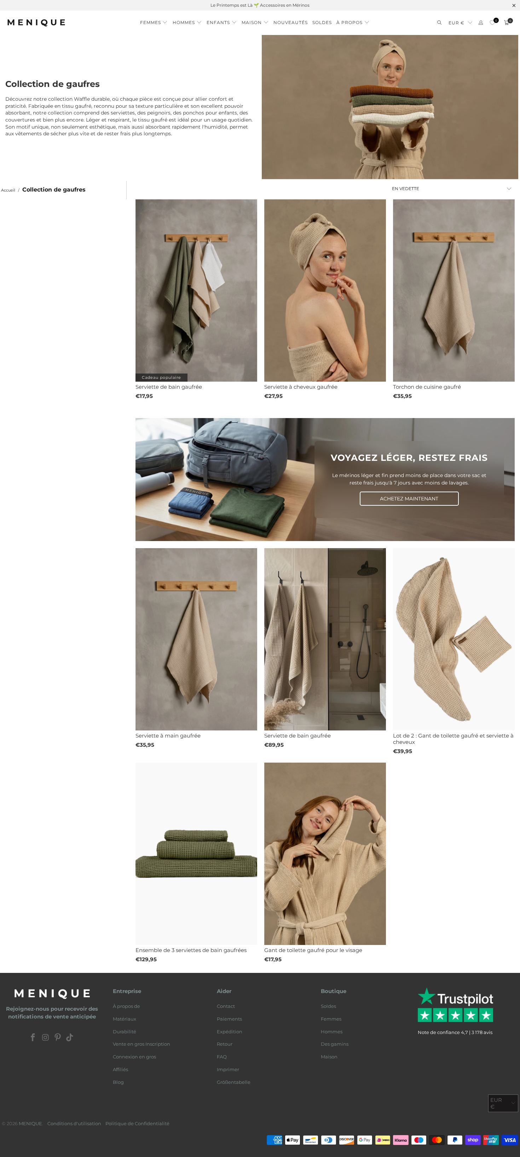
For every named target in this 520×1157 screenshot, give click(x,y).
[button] (154, 20)
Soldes (328, 1006)
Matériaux (124, 1019)
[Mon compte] (481, 23)
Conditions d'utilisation (74, 1123)
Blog (118, 1082)
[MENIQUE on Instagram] (45, 1038)
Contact (226, 1006)
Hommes (331, 1031)
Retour (224, 1044)
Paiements (229, 1019)
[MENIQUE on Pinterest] (58, 1038)
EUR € (456, 22)
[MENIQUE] (36, 23)
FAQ (222, 1056)
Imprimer (228, 1069)
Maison (329, 1056)
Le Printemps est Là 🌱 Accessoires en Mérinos (260, 5)
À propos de (126, 1006)
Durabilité (124, 1031)
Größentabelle (233, 1082)
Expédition (229, 1031)
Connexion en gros (134, 1056)
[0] (492, 22)
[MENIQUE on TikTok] (70, 1038)
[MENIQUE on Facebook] (33, 1038)
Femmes (331, 1019)
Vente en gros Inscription (141, 1044)
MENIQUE (30, 1123)
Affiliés (120, 1069)
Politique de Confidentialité (137, 1123)
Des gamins (334, 1044)
